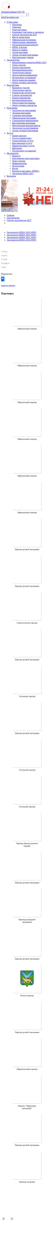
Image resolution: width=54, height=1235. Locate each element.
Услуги (10, 133)
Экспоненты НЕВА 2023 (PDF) (21, 235)
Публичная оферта (33, 1207)
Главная (10, 215)
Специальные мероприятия (25, 120)
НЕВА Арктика (19, 47)
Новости (16, 156)
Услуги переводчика (21, 138)
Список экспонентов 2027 (24, 35)
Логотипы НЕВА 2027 (23, 173)
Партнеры (17, 24)
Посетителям (13, 85)
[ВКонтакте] (2, 280)
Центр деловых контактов (24, 82)
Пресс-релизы (18, 161)
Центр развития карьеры (23, 80)
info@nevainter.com (10, 17)
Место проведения (21, 37)
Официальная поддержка (24, 40)
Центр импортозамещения (24, 75)
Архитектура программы (24, 110)
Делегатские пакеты (21, 72)
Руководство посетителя (23, 93)
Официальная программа (24, 118)
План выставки (19, 29)
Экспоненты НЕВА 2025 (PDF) (21, 232)
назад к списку (8, 285)
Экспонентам (13, 60)
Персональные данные (23, 57)
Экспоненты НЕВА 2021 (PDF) (21, 237)
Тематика (16, 27)
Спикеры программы (22, 115)
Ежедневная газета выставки (25, 158)
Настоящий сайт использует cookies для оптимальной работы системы (38, 1214)
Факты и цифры (19, 50)
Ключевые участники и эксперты (28, 32)
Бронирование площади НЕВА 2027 (29, 62)
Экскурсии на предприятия (25, 128)
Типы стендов (19, 65)
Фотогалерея (18, 166)
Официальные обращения (24, 42)
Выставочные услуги (22, 143)
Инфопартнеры (19, 163)
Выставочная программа (23, 123)
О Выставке (12, 22)
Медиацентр (12, 153)
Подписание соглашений (24, 77)
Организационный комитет (25, 45)
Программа (12, 108)
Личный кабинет (9, 12)
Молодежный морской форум (26, 125)
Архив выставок (20, 52)
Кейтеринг (17, 148)
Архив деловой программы (25, 55)
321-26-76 (27, 1198)
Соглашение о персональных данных (37, 1209)
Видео (15, 168)
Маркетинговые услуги (23, 146)
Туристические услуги (23, 141)
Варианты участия (21, 88)
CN (23, 12)
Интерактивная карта (22, 70)
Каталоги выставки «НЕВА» (25, 171)
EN (19, 12)
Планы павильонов (21, 67)
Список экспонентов (22, 95)
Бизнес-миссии (19, 135)
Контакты (11, 176)
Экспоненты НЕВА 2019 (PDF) (21, 240)
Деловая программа (21, 113)
